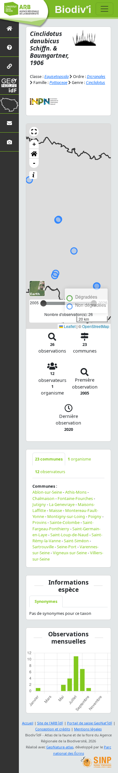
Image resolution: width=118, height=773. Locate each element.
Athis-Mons (76, 492)
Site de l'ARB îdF (50, 723)
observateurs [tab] (50, 471)
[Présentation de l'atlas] (9, 47)
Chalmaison (43, 498)
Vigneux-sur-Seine (70, 553)
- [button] (34, 163)
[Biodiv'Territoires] (9, 104)
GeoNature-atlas (59, 747)
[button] (34, 131)
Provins (39, 522)
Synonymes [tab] (46, 601)
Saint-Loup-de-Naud (69, 535)
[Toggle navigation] (104, 9)
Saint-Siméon (76, 541)
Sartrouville (43, 547)
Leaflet (69, 326)
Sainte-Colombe (65, 522)
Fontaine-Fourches (75, 498)
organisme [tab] (79, 459)
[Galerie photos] (9, 142)
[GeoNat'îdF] (9, 85)
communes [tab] (49, 459)
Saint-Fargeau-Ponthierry (62, 525)
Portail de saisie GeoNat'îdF (89, 723)
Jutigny (39, 504)
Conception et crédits (52, 729)
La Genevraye (62, 504)
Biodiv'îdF (73, 9)
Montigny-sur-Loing (66, 516)
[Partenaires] (9, 66)
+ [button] (34, 144)
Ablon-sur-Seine (47, 492)
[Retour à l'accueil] (9, 28)
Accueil (27, 723)
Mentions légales (88, 729)
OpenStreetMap (95, 326)
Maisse (55, 510)
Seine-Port (66, 547)
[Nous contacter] (9, 123)
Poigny (94, 516)
